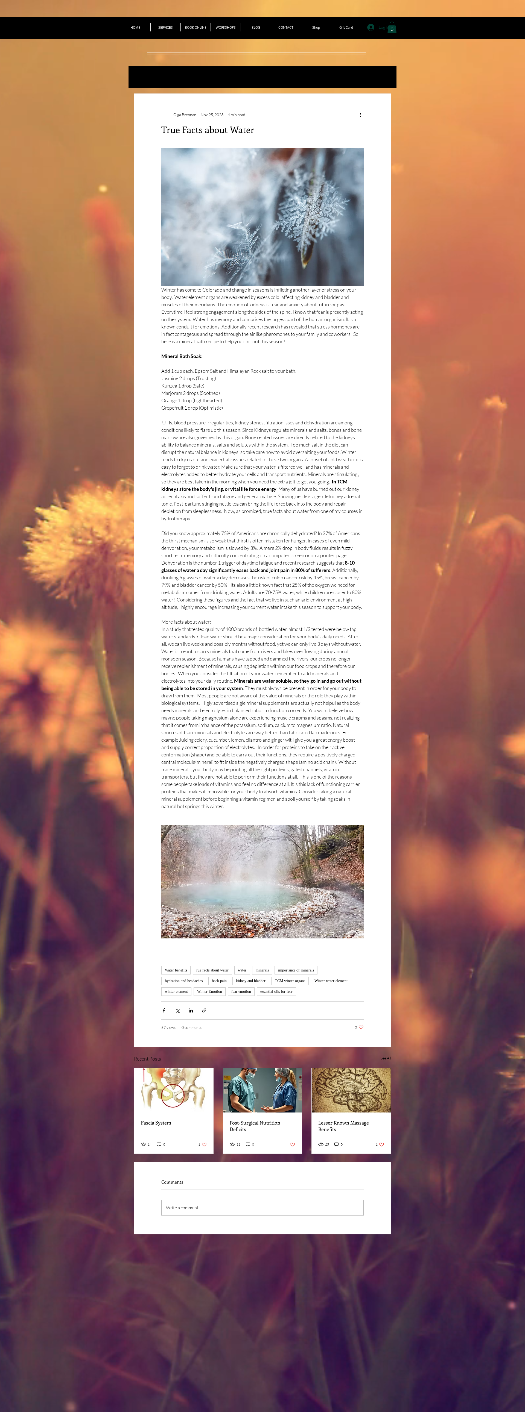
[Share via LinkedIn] (190, 1010)
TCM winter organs (290, 981)
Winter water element (331, 981)
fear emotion (241, 992)
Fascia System (156, 1122)
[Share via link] (204, 1010)
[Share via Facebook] (164, 1010)
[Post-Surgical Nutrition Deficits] (262, 1090)
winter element (176, 992)
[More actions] (360, 114)
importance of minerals (296, 970)
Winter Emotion (209, 992)
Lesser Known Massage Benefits (343, 1125)
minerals (262, 970)
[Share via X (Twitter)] (177, 1010)
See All (385, 1058)
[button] (392, 27)
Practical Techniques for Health (211, 77)
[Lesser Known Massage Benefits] (351, 1090)
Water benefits (176, 970)
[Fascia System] (173, 1090)
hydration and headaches (184, 981)
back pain (219, 981)
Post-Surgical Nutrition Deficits (255, 1125)
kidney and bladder (251, 981)
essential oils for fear (276, 992)
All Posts (146, 77)
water (242, 970)
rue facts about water (212, 970)
